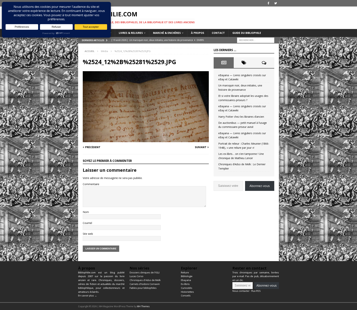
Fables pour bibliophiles (143, 288)
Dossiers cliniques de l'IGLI (145, 272)
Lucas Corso (136, 276)
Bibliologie (186, 276)
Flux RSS (256, 291)
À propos (197, 33)
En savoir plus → (87, 295)
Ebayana (186, 280)
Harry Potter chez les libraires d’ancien (241, 116)
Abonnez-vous (260, 186)
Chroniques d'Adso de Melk (145, 280)
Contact (218, 33)
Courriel (87, 223)
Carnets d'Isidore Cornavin (145, 284)
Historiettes (187, 291)
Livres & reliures (131, 33)
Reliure (185, 272)
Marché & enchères (167, 33)
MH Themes (143, 306)
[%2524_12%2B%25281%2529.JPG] (146, 140)
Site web (88, 233)
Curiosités (186, 288)
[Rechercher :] (255, 40)
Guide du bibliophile (246, 33)
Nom (86, 212)
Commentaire (91, 184)
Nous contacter (241, 291)
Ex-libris (185, 284)
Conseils (186, 295)
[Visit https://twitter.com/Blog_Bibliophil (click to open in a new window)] (275, 3)
